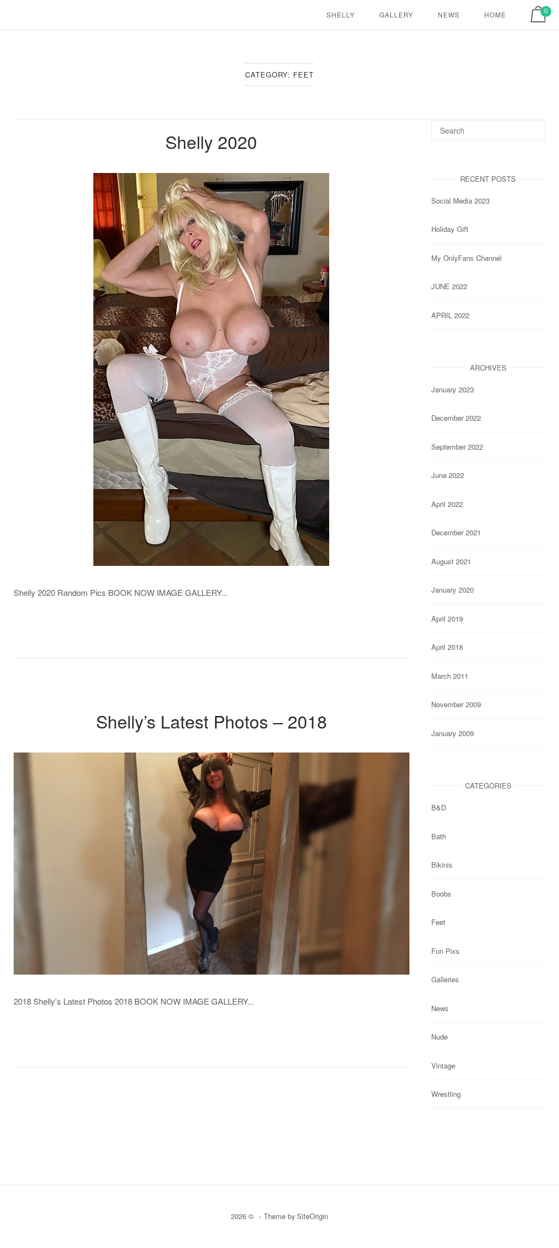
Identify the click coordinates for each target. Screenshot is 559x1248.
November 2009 (456, 704)
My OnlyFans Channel (466, 258)
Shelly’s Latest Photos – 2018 (211, 720)
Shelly (340, 14)
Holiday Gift (449, 229)
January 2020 (452, 589)
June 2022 (447, 475)
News (449, 14)
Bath (438, 836)
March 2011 (449, 676)
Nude (439, 1036)
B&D (438, 807)
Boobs (441, 893)
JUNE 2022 (449, 286)
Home (495, 14)
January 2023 (452, 389)
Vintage (443, 1065)
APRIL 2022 (450, 315)
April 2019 (447, 618)
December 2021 (456, 532)
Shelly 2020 (211, 141)
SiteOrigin (312, 1216)
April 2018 (447, 647)
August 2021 (451, 561)
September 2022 (457, 446)
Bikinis (442, 864)
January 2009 (452, 733)
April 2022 (447, 504)
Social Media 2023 (460, 200)
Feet (438, 922)
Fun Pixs (445, 951)
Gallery (396, 14)
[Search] (533, 125)
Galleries (445, 979)
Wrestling (446, 1094)
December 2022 (456, 418)
